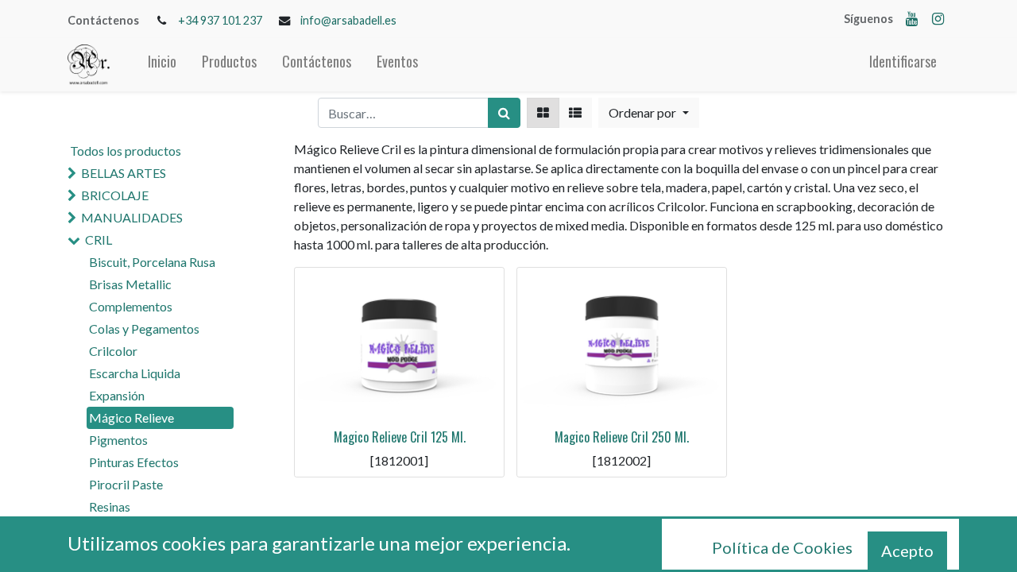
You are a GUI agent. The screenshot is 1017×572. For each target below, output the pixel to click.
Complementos (130, 306)
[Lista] (575, 113)
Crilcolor (113, 350)
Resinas (109, 506)
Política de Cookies (782, 547)
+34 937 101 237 (220, 20)
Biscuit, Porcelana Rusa (152, 261)
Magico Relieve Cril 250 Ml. (622, 436)
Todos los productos (125, 150)
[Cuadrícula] (543, 113)
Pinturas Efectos (134, 462)
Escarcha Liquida (134, 373)
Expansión (117, 395)
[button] (648, 113)
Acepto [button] (907, 550)
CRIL (98, 239)
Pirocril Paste (126, 484)
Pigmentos (118, 439)
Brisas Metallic (130, 284)
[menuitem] (162, 64)
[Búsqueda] (504, 113)
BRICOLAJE (115, 195)
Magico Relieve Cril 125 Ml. (400, 436)
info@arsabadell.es (348, 20)
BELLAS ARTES (123, 172)
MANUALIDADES (132, 217)
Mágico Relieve (131, 417)
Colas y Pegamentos (144, 328)
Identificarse (903, 61)
